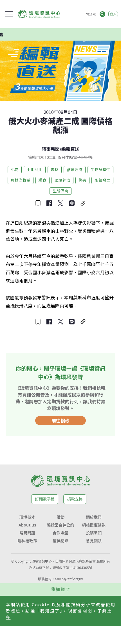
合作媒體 (60, 533)
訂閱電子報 (45, 499)
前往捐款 (60, 420)
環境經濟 (62, 180)
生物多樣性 (100, 169)
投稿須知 (94, 533)
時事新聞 (51, 148)
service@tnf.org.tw (69, 578)
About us (27, 525)
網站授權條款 (94, 525)
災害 (82, 180)
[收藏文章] (38, 203)
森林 (55, 169)
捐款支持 (75, 499)
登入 (113, 14)
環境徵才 (27, 517)
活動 (60, 517)
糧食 (42, 180)
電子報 (91, 14)
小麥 (15, 169)
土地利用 (34, 169)
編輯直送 (70, 148)
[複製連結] (83, 203)
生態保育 (60, 191)
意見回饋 (94, 540)
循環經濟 (74, 169)
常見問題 (27, 533)
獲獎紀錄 (60, 540)
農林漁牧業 (20, 180)
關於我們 (94, 517)
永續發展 (102, 180)
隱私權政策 (27, 540)
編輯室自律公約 (60, 525)
